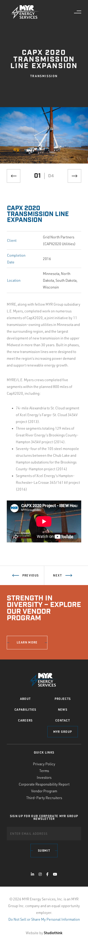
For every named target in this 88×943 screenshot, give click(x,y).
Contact (62, 720)
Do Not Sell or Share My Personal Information (44, 919)
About (25, 699)
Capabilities (25, 709)
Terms (44, 770)
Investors (44, 777)
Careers (25, 720)
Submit (44, 850)
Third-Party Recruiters (44, 797)
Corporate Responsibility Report (44, 784)
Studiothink (53, 932)
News (62, 709)
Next (57, 575)
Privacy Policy (44, 764)
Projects (63, 699)
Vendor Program (44, 791)
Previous (30, 575)
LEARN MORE (27, 642)
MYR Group (62, 731)
